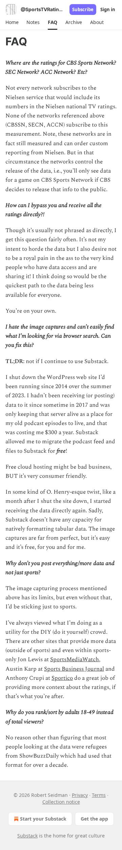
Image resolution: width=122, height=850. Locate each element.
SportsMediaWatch (74, 659)
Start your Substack (43, 818)
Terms (99, 795)
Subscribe (83, 9)
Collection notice (61, 802)
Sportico (62, 678)
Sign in (107, 9)
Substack (27, 835)
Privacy (80, 795)
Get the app (94, 818)
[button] (11, 22)
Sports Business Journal (74, 669)
